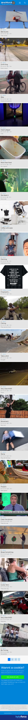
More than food (6, 162)
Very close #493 (6, 389)
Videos (4, 30)
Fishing (3, 323)
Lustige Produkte (6, 290)
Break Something (7, 552)
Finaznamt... (5, 292)
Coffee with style (7, 228)
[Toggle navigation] (20, 2)
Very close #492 (6, 617)
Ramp (3, 454)
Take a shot (5, 356)
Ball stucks (4, 32)
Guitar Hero (5, 585)
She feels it (5, 195)
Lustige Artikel (5, 226)
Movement (5, 421)
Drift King (4, 64)
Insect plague (5, 130)
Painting (4, 259)
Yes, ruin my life (13, 677)
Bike (2, 97)
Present (3, 487)
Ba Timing (4, 650)
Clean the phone (6, 519)
